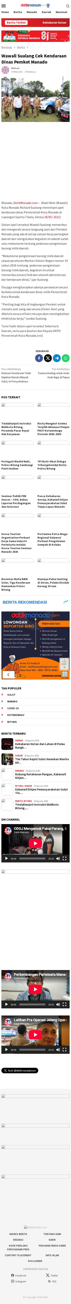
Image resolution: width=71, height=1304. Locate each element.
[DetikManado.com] (35, 5)
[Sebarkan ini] (39, 358)
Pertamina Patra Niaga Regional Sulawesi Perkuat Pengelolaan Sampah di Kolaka (52, 539)
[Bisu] (58, 858)
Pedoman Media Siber (52, 1245)
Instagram (20, 1281)
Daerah (19, 740)
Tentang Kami (52, 1234)
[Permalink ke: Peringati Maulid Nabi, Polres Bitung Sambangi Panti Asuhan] (17, 450)
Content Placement (18, 1255)
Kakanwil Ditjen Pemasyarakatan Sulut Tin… (41, 791)
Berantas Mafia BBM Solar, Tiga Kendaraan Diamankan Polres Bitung (15, 584)
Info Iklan (52, 1255)
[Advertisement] (35, 161)
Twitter (54, 1275)
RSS (54, 1281)
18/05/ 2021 (52, 217)
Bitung (12, 722)
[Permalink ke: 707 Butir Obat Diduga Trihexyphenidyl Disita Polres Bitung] (53, 450)
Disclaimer (35, 1261)
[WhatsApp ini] (66, 358)
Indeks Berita (18, 1234)
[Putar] (6, 858)
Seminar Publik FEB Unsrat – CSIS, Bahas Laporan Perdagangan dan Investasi (16, 501)
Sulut (11, 694)
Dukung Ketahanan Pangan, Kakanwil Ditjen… (40, 776)
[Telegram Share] (57, 358)
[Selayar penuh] (64, 858)
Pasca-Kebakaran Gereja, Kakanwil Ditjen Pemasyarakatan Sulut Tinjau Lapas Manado (52, 501)
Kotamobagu (15, 715)
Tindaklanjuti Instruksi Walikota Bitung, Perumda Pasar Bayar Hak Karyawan (16, 429)
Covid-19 (13, 708)
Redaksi (18, 1239)
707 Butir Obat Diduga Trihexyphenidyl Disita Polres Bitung (51, 465)
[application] (35, 843)
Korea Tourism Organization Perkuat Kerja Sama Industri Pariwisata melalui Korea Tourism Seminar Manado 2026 (16, 542)
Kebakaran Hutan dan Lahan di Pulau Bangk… (40, 745)
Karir (52, 1239)
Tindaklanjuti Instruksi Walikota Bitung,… (37, 806)
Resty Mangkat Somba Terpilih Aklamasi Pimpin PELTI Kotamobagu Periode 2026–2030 (53, 429)
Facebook (20, 1275)
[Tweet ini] (48, 358)
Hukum (19, 755)
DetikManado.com (25, 203)
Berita (19, 801)
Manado (12, 701)
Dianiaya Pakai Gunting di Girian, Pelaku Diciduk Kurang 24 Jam (53, 582)
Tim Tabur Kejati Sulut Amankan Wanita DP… (42, 761)
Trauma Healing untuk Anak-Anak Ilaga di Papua (54, 373)
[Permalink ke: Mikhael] (5, 69)
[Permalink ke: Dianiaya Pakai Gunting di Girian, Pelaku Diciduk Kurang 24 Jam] (53, 567)
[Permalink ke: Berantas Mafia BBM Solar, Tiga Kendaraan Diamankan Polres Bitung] (17, 567)
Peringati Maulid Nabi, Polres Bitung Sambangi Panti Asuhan (17, 465)
